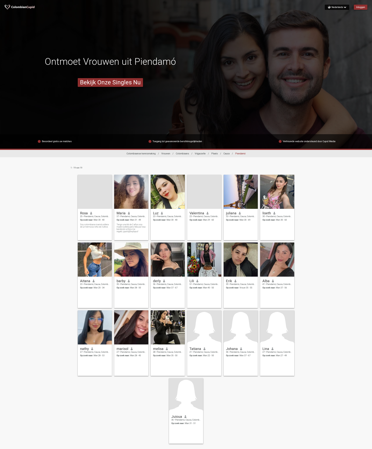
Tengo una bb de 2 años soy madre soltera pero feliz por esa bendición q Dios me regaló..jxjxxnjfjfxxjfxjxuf (131, 228)
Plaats (214, 153)
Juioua (176, 417)
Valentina (196, 213)
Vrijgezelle (200, 153)
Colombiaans (182, 153)
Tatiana (195, 349)
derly (157, 281)
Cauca (226, 153)
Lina (265, 349)
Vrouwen (165, 153)
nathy (84, 349)
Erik (229, 281)
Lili (191, 281)
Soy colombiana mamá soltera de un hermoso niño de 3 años (94, 225)
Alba (266, 281)
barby (121, 281)
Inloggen (360, 7)
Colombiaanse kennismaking (141, 153)
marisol (122, 349)
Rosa (84, 213)
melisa (158, 349)
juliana (231, 213)
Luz (156, 213)
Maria (121, 213)
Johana (232, 349)
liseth (266, 213)
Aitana (85, 281)
